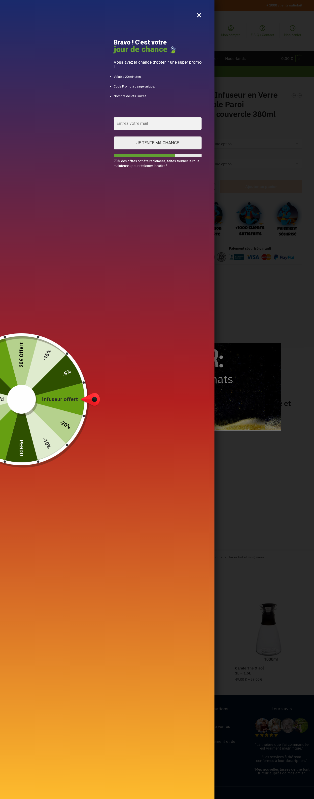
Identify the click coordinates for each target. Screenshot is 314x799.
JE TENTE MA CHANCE (157, 142)
